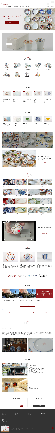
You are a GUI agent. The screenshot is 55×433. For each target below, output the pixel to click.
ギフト (6, 6)
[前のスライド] (4, 42)
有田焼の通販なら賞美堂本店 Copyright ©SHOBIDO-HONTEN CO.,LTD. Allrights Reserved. (11, 429)
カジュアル (3, 420)
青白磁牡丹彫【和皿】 (16, 99)
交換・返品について (14, 428)
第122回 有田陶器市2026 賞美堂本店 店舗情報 (9, 300)
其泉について (16, 6)
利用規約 (24, 428)
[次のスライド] (50, 42)
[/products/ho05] (48, 93)
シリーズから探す (4, 415)
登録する (21, 405)
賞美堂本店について (21, 6)
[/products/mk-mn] (7, 119)
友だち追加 (39, 405)
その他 (3, 100)
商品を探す (2, 6)
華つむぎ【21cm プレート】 (37, 124)
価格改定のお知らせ (39, 300)
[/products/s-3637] (17, 93)
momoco (24, 100)
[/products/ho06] (38, 93)
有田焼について (27, 6)
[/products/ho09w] (17, 119)
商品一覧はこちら (44, 233)
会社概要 (48, 6)
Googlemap (42, 368)
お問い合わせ (52, 6)
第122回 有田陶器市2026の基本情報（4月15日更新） (26, 300)
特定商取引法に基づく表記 (20, 428)
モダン (3, 419)
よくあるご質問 (17, 415)
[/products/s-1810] (38, 119)
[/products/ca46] (48, 119)
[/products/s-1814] (27, 119)
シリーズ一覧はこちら (27, 176)
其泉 (13, 100)
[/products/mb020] (27, 93)
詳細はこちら (9, 43)
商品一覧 (3, 413)
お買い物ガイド (10, 6)
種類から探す (4, 414)
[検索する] (48, 4)
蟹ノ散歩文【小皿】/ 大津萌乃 (6, 99)
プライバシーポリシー (28, 428)
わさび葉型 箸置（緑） (26, 124)
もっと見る (27, 305)
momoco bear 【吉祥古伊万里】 (27, 99)
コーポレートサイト (38, 428)
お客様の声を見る (4, 421)
